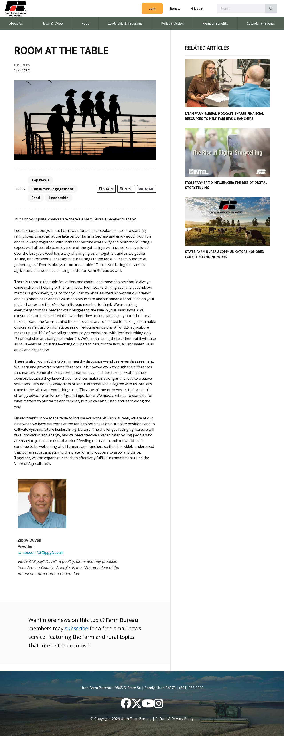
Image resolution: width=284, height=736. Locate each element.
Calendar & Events (261, 23)
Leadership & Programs (125, 23)
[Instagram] (158, 706)
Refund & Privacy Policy (174, 718)
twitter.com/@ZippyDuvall (40, 552)
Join (152, 8)
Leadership (59, 197)
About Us (16, 23)
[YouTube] (148, 706)
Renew (175, 8)
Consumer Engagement (53, 188)
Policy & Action (172, 23)
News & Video (52, 23)
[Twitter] (136, 706)
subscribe (76, 628)
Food (85, 23)
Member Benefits (215, 23)
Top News (40, 180)
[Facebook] (126, 706)
